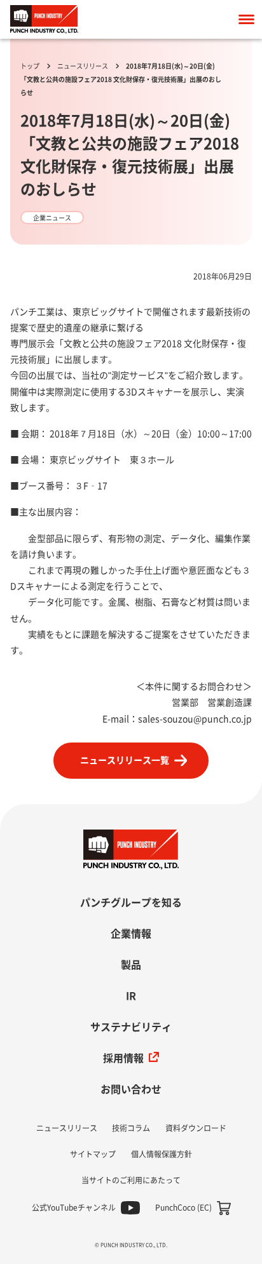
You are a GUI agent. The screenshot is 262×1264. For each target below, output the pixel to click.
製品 (131, 965)
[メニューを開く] (246, 20)
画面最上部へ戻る (233, 843)
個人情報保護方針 (161, 1154)
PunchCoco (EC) (183, 1207)
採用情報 (123, 1058)
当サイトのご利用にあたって (131, 1180)
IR (131, 996)
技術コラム (131, 1128)
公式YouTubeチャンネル (74, 1207)
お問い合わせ (131, 1089)
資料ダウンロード (195, 1128)
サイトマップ (93, 1154)
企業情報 (131, 934)
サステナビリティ (131, 1027)
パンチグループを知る (131, 903)
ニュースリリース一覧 (124, 760)
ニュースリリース (82, 66)
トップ (29, 66)
